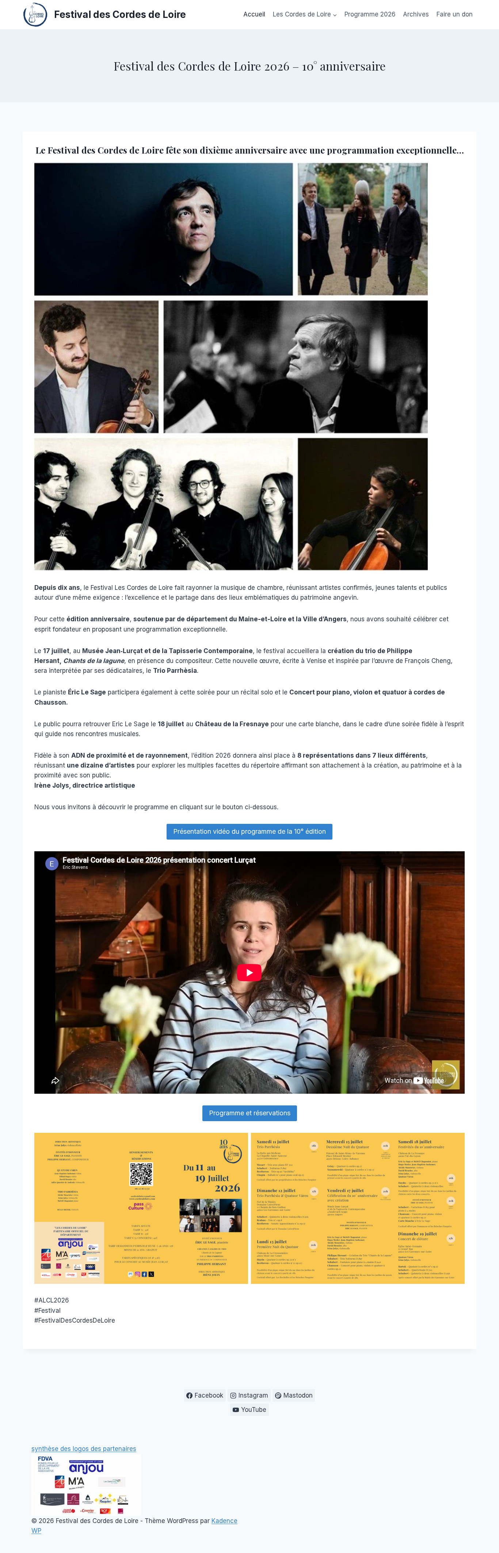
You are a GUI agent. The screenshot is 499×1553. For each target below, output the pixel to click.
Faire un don (455, 14)
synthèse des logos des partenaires (83, 1448)
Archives (416, 14)
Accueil (254, 14)
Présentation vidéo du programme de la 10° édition (249, 831)
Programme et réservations (249, 1113)
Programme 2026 (370, 14)
